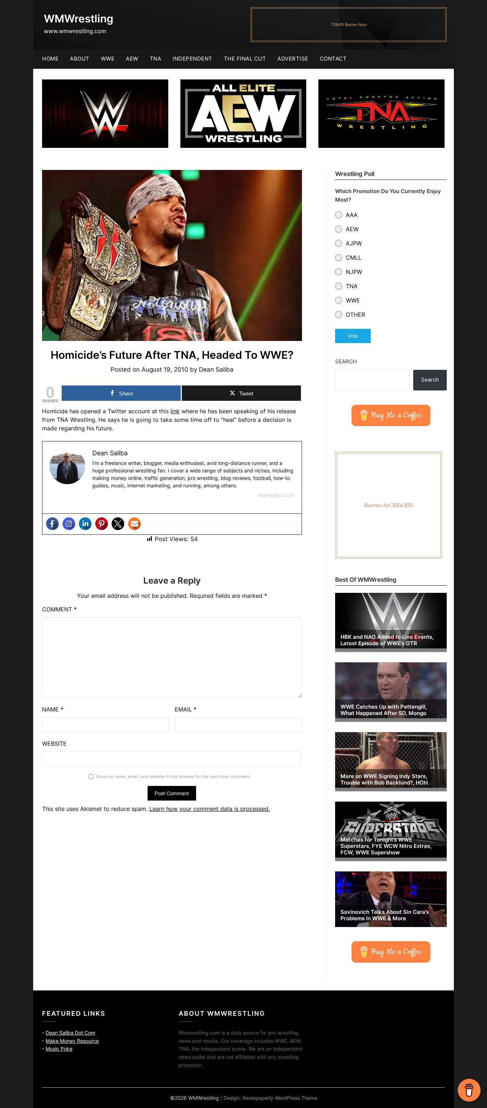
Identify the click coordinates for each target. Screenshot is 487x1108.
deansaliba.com (276, 495)
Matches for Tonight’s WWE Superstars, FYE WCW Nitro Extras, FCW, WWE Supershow (385, 846)
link (175, 411)
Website (54, 743)
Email (185, 709)
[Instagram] (68, 523)
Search (346, 361)
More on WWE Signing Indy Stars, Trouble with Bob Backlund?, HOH (384, 779)
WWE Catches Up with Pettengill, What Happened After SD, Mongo (383, 710)
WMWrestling (78, 18)
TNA (156, 58)
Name (52, 709)
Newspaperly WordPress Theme (279, 1098)
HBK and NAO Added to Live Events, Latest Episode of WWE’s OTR (387, 640)
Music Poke (59, 1049)
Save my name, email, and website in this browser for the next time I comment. (173, 776)
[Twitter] (118, 523)
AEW (132, 58)
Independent (192, 58)
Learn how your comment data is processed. (209, 808)
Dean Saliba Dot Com (70, 1033)
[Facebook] (52, 523)
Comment (59, 609)
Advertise (292, 58)
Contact (333, 58)
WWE (108, 58)
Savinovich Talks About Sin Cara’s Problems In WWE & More (384, 915)
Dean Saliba (216, 369)
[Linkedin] (85, 523)
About (79, 58)
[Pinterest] (101, 523)
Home (50, 58)
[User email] (134, 523)
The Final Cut (245, 58)
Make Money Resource (72, 1041)
